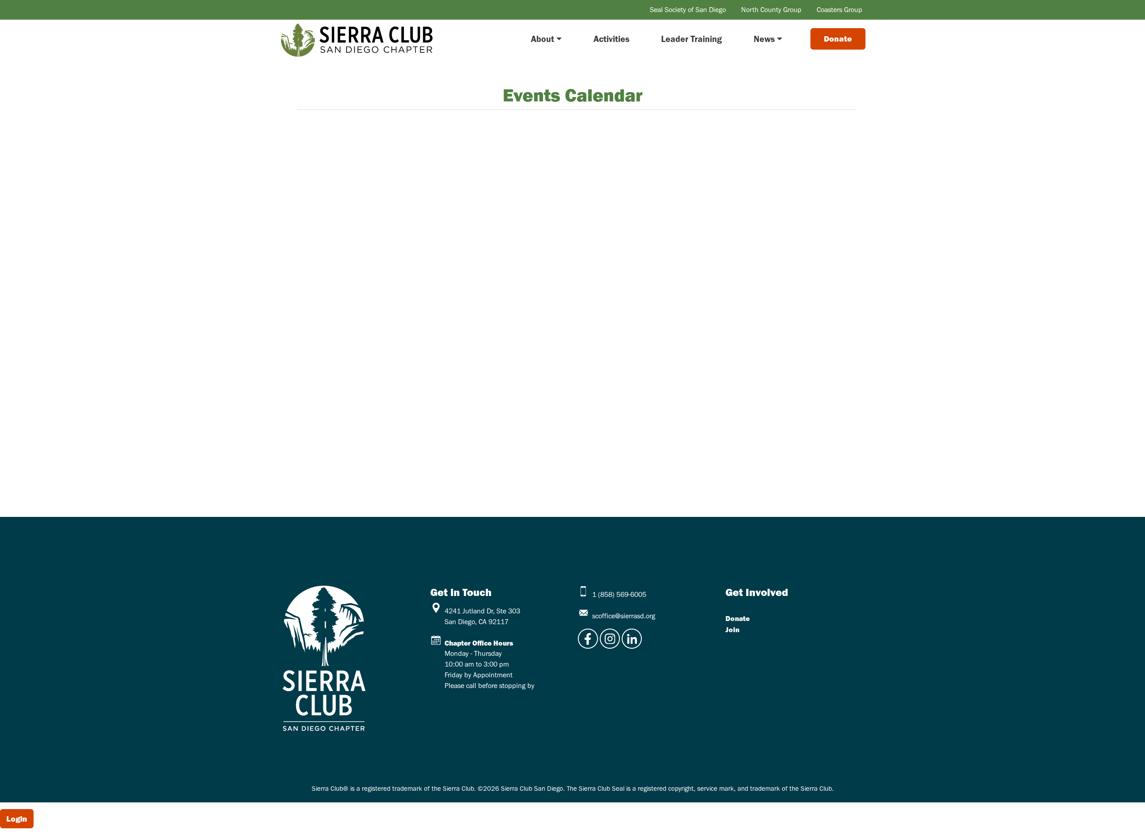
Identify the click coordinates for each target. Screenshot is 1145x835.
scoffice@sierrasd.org (623, 616)
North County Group (771, 9)
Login (16, 819)
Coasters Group (839, 9)
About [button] (542, 39)
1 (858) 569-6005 (619, 594)
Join (732, 629)
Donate (737, 618)
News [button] (764, 39)
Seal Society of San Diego (688, 9)
